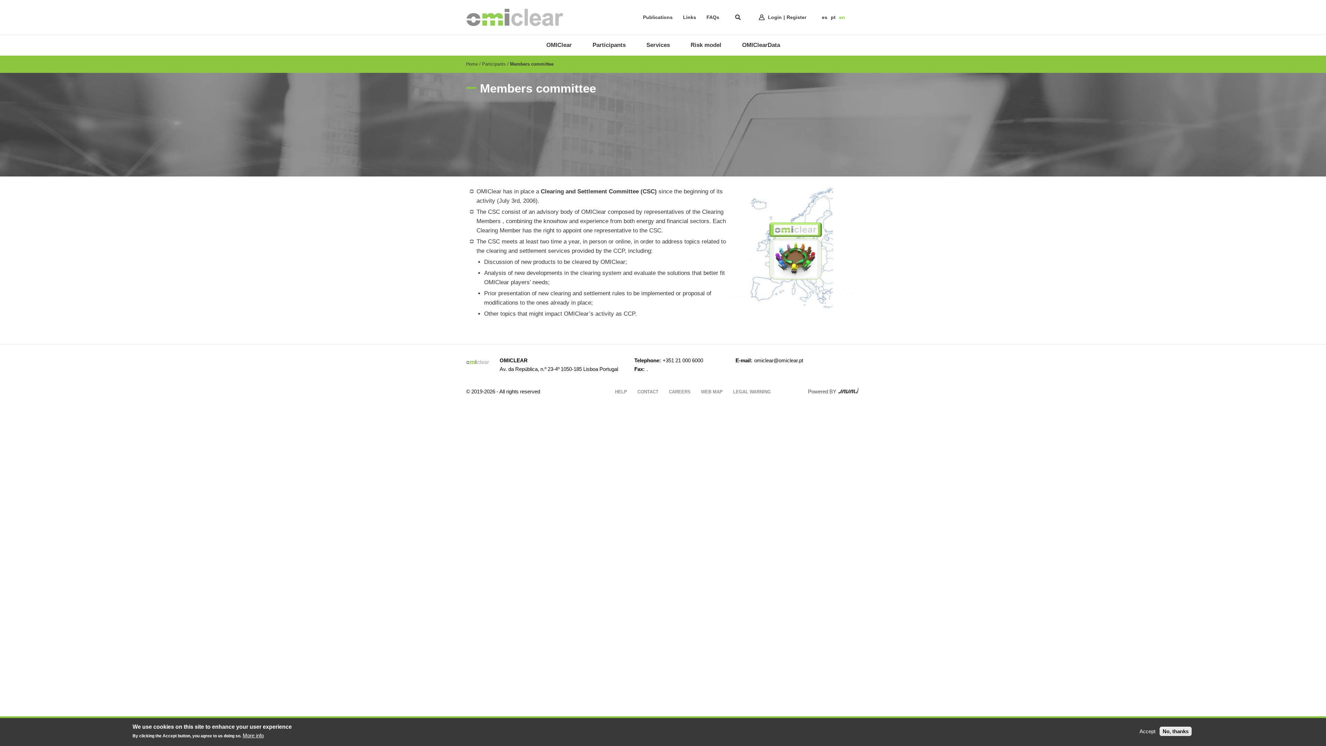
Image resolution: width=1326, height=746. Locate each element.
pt (833, 17)
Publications (658, 17)
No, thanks (1176, 731)
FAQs (713, 17)
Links (689, 17)
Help (621, 391)
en (842, 17)
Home (472, 64)
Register (796, 17)
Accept (1147, 731)
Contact (648, 391)
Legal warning (752, 391)
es (824, 17)
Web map (712, 391)
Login (775, 17)
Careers (680, 391)
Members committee (532, 64)
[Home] (515, 17)
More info (253, 735)
